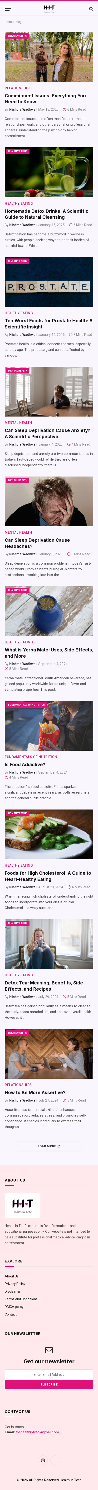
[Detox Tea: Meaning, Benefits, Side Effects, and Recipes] (49, 944)
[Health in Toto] (49, 8)
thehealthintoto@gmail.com (37, 1432)
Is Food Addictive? (25, 764)
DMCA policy (14, 1307)
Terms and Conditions (21, 1299)
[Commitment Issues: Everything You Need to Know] (49, 57)
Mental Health (17, 370)
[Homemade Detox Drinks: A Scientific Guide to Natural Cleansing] (49, 172)
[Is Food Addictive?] (49, 726)
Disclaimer (12, 1291)
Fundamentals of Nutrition (26, 705)
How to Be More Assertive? (35, 1092)
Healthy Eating (18, 151)
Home (9, 22)
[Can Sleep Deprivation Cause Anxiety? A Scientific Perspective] (49, 392)
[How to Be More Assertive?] (49, 1054)
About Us (12, 1276)
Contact (11, 1314)
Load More (47, 1146)
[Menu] (8, 8)
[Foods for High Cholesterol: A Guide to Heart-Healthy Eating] (49, 834)
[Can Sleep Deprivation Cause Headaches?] (49, 501)
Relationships (17, 36)
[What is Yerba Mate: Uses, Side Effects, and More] (49, 611)
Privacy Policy (15, 1284)
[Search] (90, 8)
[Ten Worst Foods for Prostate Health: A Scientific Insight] (49, 282)
